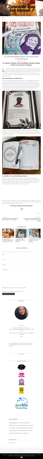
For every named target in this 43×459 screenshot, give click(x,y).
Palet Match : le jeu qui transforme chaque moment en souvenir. (21, 425)
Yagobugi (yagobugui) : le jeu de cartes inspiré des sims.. (20, 422)
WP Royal (24, 451)
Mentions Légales (12, 442)
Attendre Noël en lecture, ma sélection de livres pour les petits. (8, 240)
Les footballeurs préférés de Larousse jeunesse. (20, 240)
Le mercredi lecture (21, 61)
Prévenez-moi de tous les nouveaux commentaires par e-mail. (14, 287)
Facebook (21, 354)
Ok (21, 457)
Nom (3, 254)
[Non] (41, 456)
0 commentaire (38, 213)
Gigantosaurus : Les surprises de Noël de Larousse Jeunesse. (35, 240)
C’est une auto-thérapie (22, 182)
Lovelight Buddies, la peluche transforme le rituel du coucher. (21, 430)
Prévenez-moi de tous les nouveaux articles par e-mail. (12, 291)
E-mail (3, 259)
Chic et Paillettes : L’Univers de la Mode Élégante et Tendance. (21, 428)
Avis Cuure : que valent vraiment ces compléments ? (19, 433)
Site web (3, 264)
